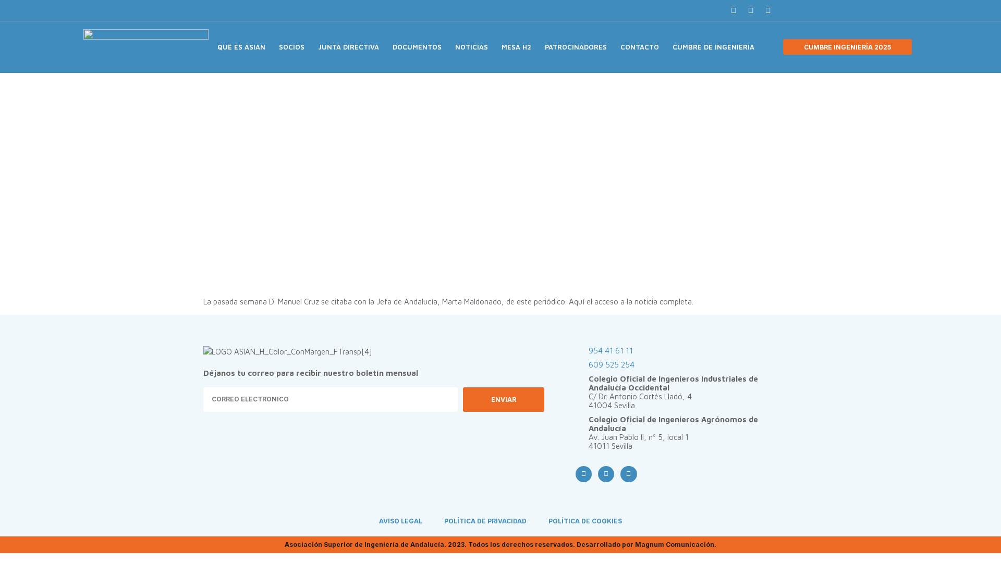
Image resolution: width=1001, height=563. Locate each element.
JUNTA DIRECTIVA (348, 47)
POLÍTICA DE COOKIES (585, 521)
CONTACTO (639, 47)
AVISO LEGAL (400, 521)
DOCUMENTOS (417, 47)
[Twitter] (750, 10)
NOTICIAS (471, 47)
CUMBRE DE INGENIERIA (713, 47)
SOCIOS (291, 47)
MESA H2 (516, 47)
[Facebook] (733, 10)
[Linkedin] (768, 10)
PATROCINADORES (576, 47)
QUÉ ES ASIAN (241, 47)
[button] (786, 11)
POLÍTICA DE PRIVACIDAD (485, 521)
